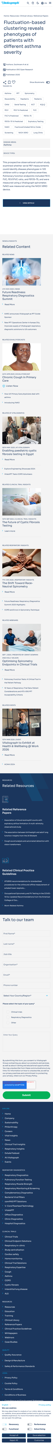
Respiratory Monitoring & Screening (22, 1188)
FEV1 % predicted (21, 110)
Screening (9, 133)
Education (10, 1311)
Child (7, 105)
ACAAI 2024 (9, 764)
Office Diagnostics (14, 1214)
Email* (5, 970)
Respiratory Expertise (15, 1267)
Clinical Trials (11, 1236)
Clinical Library (12, 1320)
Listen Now (10, 386)
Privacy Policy (31, 1076)
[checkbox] (26, 1017)
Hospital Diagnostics (15, 1223)
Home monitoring (13, 1258)
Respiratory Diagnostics (16, 1175)
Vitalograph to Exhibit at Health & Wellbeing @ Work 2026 (20, 746)
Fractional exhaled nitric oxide (28, 127)
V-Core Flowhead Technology (19, 1206)
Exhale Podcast (12, 1153)
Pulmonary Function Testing (18, 1179)
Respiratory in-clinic (15, 1245)
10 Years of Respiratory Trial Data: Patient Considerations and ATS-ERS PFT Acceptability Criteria (21, 691)
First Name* (8, 929)
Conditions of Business (15, 1395)
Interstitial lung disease (16, 1289)
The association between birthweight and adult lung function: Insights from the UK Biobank (26, 834)
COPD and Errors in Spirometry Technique (21, 610)
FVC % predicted (12, 116)
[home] (11, 3)
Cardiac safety (12, 1254)
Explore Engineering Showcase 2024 (19, 469)
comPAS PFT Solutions (15, 1201)
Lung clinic (38, 133)
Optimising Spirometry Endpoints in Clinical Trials (19, 662)
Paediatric (24, 99)
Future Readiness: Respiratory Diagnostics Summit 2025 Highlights (22, 603)
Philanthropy (11, 1127)
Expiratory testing (35, 122)
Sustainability (11, 1122)
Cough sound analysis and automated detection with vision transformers (26, 843)
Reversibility (10, 99)
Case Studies (11, 1342)
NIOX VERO (23, 133)
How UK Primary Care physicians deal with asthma (21, 395)
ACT (33, 105)
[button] (6, 1405)
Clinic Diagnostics (14, 1219)
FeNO (7, 127)
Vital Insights (11, 1135)
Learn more (10, 531)
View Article (26, 203)
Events (8, 1162)
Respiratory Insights (14, 1149)
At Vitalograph (12, 1157)
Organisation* (9, 960)
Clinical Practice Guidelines (18, 1328)
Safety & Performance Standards (20, 1366)
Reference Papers (13, 1324)
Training (9, 1315)
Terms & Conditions (14, 1389)
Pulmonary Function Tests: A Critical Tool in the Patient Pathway (22, 681)
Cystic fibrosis (12, 1285)
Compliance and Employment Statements (24, 1400)
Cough (8, 1272)
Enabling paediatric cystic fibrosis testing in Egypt (19, 452)
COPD (8, 1280)
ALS (6, 1293)
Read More (10, 304)
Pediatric (38, 99)
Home (8, 1114)
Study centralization (14, 1250)
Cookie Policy (11, 1383)
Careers (8, 1131)
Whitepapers (11, 1333)
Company (9, 1118)
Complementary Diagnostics (19, 1192)
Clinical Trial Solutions (15, 1263)
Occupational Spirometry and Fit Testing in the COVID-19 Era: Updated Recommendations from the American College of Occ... (27, 896)
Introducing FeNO (12, 403)
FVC (35, 110)
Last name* (7, 939)
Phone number (9, 981)
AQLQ (42, 105)
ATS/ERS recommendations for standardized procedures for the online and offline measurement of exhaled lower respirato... (26, 884)
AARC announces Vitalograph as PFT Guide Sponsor (22, 315)
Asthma (8, 93)
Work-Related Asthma (13, 906)
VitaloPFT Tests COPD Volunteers (18, 474)
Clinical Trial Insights (15, 1144)
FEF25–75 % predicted (14, 122)
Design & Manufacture (15, 1360)
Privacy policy (45, 1405)
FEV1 (6, 110)
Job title (6, 950)
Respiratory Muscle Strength (18, 1184)
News (7, 1140)
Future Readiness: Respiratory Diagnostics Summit (18, 296)
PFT (17, 93)
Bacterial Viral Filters (15, 1197)
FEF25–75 (28, 116)
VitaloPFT (9, 1210)
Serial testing (20, 105)
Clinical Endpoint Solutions (18, 1241)
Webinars (9, 1337)
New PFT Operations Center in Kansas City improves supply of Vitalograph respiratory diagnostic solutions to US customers (22, 325)
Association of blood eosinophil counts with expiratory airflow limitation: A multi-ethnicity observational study (23, 823)
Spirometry (29, 93)
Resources (10, 1307)
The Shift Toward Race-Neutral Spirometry (17, 584)
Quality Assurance (13, 1355)
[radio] (26, 1012)
